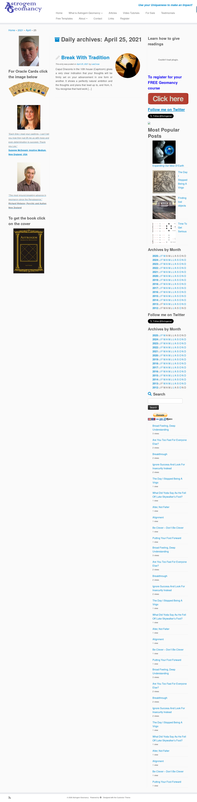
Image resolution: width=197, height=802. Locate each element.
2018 (155, 284)
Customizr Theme (123, 797)
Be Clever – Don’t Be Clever (168, 527)
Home (59, 13)
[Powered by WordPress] (101, 797)
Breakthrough (160, 454)
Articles (113, 13)
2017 (155, 288)
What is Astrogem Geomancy (85, 13)
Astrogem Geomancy (81, 797)
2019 (155, 280)
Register (124, 18)
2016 (155, 292)
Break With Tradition (85, 57)
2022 (155, 268)
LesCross (95, 64)
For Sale (150, 13)
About (82, 18)
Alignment (158, 517)
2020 (155, 276)
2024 (155, 260)
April (28, 30)
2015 (155, 296)
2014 (155, 300)
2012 (155, 308)
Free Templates (64, 18)
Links (111, 18)
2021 (20, 30)
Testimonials (168, 13)
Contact (98, 18)
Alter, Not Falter (161, 507)
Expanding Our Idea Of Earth (168, 165)
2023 (155, 264)
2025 (155, 256)
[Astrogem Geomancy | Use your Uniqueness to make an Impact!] (22, 8)
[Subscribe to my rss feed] (10, 797)
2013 (155, 304)
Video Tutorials (131, 13)
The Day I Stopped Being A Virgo (182, 179)
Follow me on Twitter (166, 109)
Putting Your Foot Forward (167, 538)
